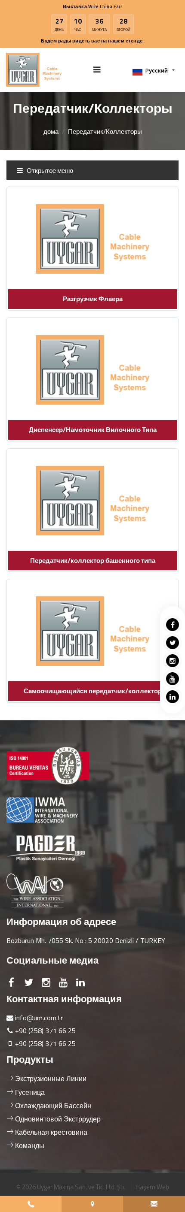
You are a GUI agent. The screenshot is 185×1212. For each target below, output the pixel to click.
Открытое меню (49, 170)
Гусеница (29, 1092)
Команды (28, 1145)
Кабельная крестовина (50, 1132)
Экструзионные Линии (49, 1078)
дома (51, 131)
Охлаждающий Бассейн (52, 1105)
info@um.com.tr (39, 1018)
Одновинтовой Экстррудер (57, 1119)
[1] (97, 69)
